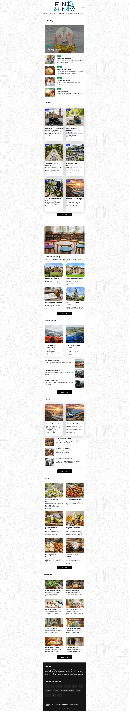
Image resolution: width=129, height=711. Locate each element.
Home (45, 13)
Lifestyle (56, 690)
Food (82, 13)
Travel (59, 695)
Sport (54, 695)
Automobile (61, 13)
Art (55, 13)
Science (48, 695)
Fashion (76, 13)
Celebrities (69, 13)
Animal (51, 13)
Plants (78, 690)
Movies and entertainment (67, 690)
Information (48, 690)
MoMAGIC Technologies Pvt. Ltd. (64, 704)
